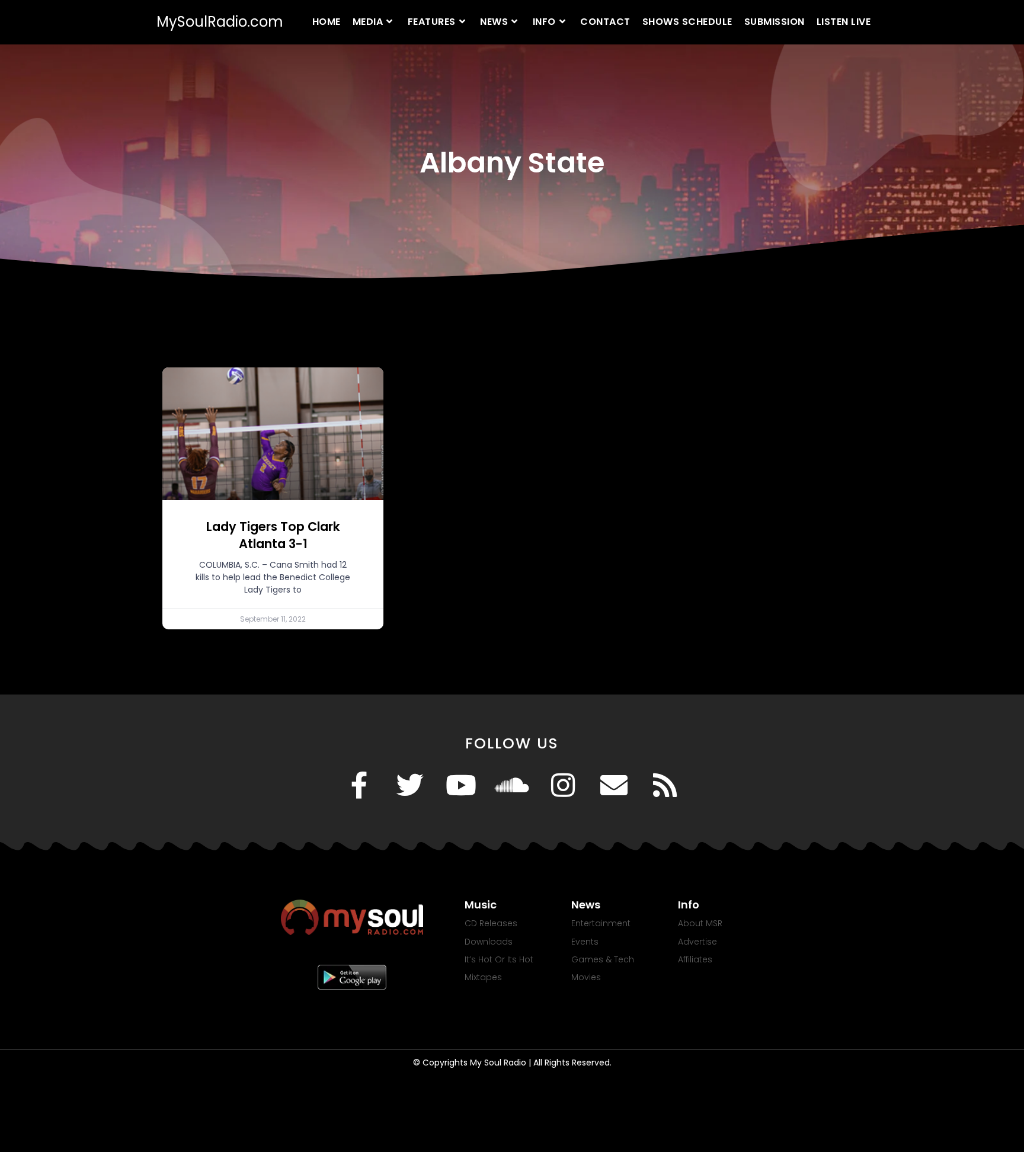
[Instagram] (563, 785)
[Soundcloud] (512, 785)
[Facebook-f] (359, 785)
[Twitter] (410, 785)
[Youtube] (461, 785)
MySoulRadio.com (219, 21)
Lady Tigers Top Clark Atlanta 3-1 (273, 535)
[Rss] (665, 785)
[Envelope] (614, 785)
